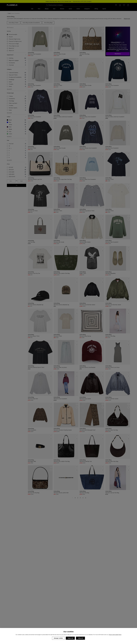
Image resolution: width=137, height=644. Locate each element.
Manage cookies (58, 638)
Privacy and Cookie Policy (115, 634)
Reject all (70, 638)
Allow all (80, 638)
